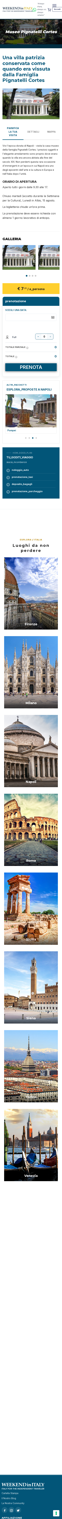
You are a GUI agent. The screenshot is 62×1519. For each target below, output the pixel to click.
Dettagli (33, 132)
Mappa (51, 132)
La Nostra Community (13, 1503)
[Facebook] (5, 1510)
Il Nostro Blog (9, 1498)
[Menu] (54, 5)
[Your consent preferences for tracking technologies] (56, 1513)
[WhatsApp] (34, 9)
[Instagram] (11, 1510)
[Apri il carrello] (49, 9)
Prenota (31, 367)
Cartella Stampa (10, 1493)
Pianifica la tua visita (13, 132)
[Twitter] (18, 1510)
